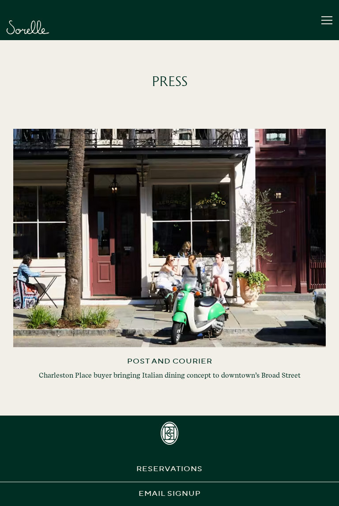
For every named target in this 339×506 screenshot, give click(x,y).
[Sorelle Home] (27, 27)
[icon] (169, 433)
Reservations (169, 469)
